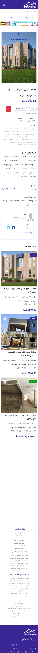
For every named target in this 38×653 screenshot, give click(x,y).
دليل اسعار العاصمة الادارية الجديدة (19, 608)
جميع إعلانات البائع (29, 232)
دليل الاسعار (14, 648)
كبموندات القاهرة (19, 541)
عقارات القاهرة (19, 535)
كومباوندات (32, 648)
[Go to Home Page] (34, 12)
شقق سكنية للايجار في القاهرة (19, 558)
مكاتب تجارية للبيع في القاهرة (19, 566)
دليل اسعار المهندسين (19, 611)
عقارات (34, 645)
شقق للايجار (19, 603)
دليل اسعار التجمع (19, 616)
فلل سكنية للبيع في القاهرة (19, 561)
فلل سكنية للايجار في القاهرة (19, 563)
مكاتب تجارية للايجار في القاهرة (19, 568)
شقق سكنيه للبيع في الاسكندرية (19, 578)
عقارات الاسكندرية (19, 538)
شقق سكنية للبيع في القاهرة (19, 556)
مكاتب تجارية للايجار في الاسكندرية (19, 591)
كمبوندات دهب (19, 548)
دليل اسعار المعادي (19, 613)
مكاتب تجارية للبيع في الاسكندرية (19, 588)
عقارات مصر (19, 533)
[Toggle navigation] (4, 5)
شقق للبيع (19, 601)
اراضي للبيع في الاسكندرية (19, 593)
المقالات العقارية (30, 652)
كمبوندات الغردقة (19, 543)
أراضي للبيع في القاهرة (19, 571)
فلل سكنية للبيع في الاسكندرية (19, 583)
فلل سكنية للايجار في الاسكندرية (19, 586)
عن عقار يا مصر (14, 652)
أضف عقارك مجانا (13, 645)
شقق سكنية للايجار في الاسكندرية (18, 581)
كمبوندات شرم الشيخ (19, 546)
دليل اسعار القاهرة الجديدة (19, 606)
